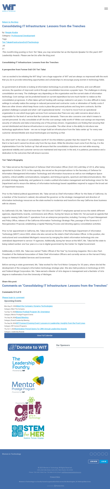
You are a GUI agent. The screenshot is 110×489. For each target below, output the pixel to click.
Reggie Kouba (11, 32)
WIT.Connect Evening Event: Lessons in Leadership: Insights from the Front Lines (50, 323)
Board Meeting (22, 317)
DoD (25, 42)
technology (34, 42)
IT (28, 42)
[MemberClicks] (9, 8)
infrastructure (17, 42)
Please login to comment (13, 297)
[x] (95, 453)
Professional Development (23, 35)
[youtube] (106, 453)
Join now (93, 461)
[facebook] (91, 453)
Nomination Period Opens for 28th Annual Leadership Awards (41, 329)
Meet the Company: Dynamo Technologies (35, 306)
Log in (103, 461)
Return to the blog (10, 22)
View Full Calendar (45, 335)
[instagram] (98, 453)
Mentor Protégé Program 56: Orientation (33, 312)
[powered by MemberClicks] (55, 486)
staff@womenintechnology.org (71, 472)
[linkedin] (102, 453)
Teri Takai (6, 42)
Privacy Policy (55, 477)
